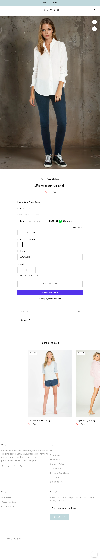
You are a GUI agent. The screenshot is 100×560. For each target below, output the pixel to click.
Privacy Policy (56, 468)
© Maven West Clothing (15, 539)
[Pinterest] (21, 466)
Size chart (78, 227)
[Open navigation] (5, 11)
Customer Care (8, 502)
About (53, 450)
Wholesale (6, 497)
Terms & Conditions (59, 473)
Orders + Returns (58, 464)
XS (20, 232)
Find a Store (55, 459)
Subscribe (59, 517)
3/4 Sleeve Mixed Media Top (39, 420)
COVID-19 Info (56, 482)
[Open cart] (95, 10)
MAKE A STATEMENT (50, 3)
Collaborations (8, 506)
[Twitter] (8, 466)
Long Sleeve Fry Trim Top (85, 420)
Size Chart (25, 311)
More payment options (50, 298)
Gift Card (54, 477)
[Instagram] (14, 466)
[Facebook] (2, 466)
